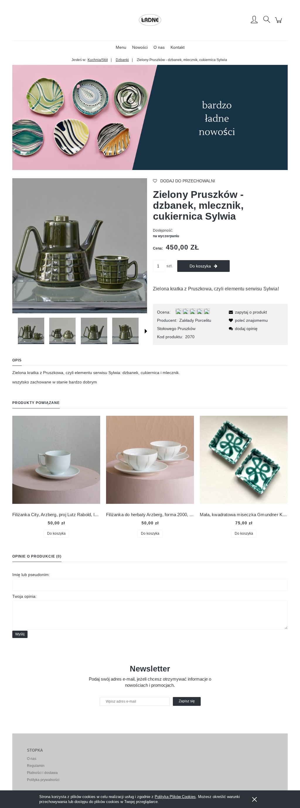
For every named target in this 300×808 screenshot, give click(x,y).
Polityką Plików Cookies (175, 796)
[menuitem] (121, 47)
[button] (146, 331)
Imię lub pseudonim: (31, 574)
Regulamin (36, 766)
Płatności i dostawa (42, 773)
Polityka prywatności (43, 780)
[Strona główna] (150, 20)
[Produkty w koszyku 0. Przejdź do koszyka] (279, 23)
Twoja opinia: (24, 596)
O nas (31, 759)
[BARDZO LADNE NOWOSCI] (150, 117)
